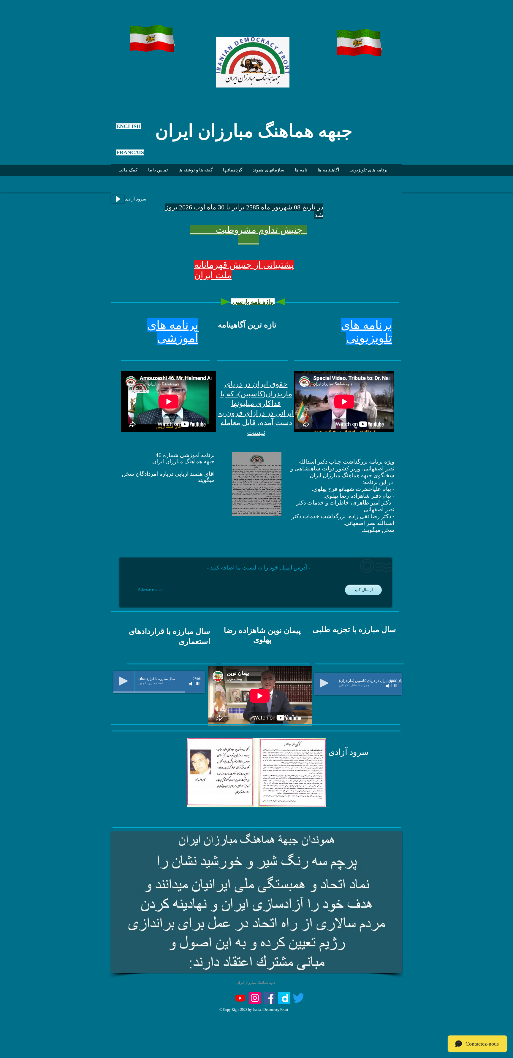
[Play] (117, 199)
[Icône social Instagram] (255, 998)
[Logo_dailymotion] (284, 998)
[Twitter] (298, 998)
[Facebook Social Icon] (269, 998)
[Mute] (191, 684)
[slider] (198, 683)
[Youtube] (240, 998)
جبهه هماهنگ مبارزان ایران (253, 131)
